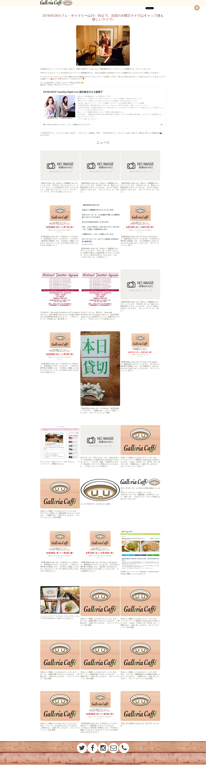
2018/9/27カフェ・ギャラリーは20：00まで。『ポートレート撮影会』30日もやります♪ (70, 134)
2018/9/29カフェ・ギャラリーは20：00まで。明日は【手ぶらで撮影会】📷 (132, 133)
